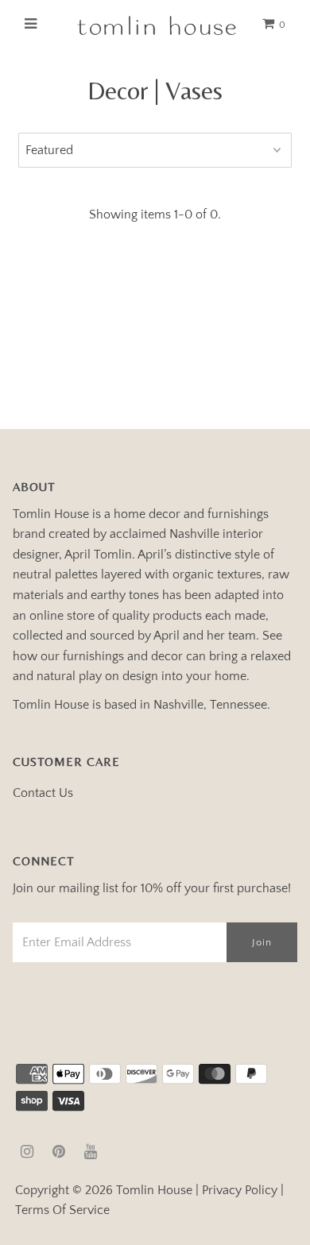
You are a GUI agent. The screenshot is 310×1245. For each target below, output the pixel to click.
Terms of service (62, 1210)
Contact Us (43, 793)
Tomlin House (154, 1190)
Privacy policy (239, 1190)
